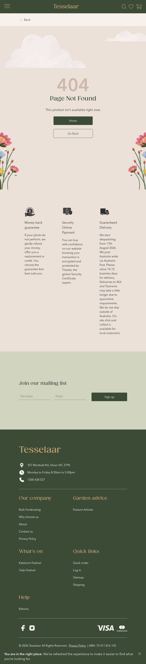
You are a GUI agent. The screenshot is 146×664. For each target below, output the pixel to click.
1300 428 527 (36, 479)
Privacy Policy (77, 645)
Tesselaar (66, 7)
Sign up (109, 397)
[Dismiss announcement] (139, 654)
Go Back (73, 133)
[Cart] (138, 6)
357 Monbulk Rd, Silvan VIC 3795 (48, 465)
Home (73, 120)
